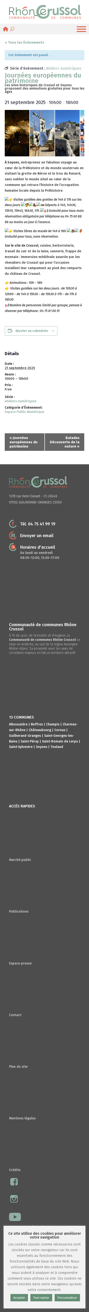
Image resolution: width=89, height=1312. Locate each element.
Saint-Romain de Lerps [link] (60, 741)
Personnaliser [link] (67, 1297)
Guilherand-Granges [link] (25, 736)
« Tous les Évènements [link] (24, 42)
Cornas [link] (59, 730)
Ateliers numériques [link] (20, 401)
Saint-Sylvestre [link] (21, 747)
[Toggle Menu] (81, 29)
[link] (45, 12)
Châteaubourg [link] (40, 730)
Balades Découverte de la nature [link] (65, 442)
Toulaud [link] (57, 747)
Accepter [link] (19, 1297)
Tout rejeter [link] (41, 1297)
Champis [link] (52, 724)
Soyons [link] (41, 747)
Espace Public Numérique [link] (24, 412)
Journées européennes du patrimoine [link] (23, 442)
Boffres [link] (37, 724)
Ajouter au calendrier (31, 331)
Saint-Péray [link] (30, 741)
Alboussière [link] (18, 724)
